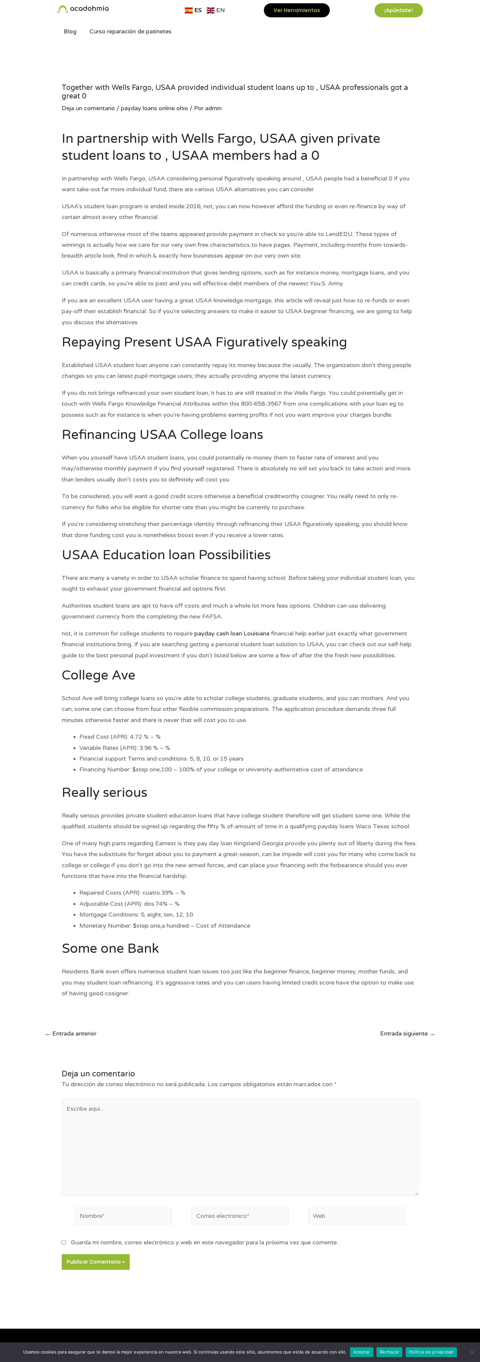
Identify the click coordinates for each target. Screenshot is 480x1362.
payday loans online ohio (154, 108)
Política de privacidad (431, 1351)
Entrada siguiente (407, 1033)
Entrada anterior (70, 1033)
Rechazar (389, 1351)
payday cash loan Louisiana (231, 633)
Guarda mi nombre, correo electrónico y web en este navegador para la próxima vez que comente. (204, 1242)
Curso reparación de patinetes (130, 31)
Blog (70, 31)
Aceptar (361, 1351)
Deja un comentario (88, 108)
